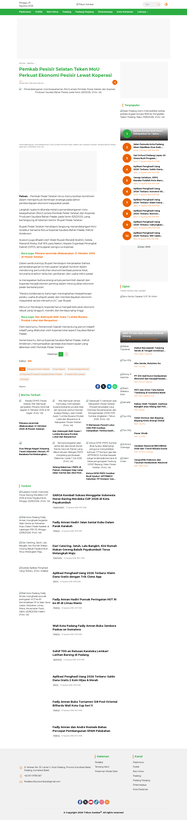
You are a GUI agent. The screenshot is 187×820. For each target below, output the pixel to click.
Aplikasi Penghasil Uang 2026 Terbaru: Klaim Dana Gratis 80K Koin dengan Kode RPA (147, 201)
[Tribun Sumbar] (85, 4)
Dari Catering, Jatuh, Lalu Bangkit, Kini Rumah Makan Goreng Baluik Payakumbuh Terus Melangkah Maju (85, 549)
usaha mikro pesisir (76, 374)
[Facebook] (97, 386)
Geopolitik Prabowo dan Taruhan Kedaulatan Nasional (150, 461)
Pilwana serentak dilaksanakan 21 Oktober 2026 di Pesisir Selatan (33, 426)
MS (20, 81)
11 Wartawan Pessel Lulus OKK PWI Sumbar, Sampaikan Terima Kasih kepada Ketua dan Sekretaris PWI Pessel (100, 428)
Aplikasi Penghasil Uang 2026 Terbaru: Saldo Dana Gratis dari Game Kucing (147, 168)
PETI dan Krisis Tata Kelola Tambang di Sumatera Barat (150, 391)
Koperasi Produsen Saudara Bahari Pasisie (42, 374)
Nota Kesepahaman (79, 369)
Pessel (25, 379)
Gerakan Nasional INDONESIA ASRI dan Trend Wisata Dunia (150, 447)
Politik (136, 766)
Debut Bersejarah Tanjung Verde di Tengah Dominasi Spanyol (149, 349)
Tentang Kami (102, 766)
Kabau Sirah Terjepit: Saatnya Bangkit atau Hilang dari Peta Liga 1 (150, 405)
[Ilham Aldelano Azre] (126, 393)
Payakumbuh (58, 507)
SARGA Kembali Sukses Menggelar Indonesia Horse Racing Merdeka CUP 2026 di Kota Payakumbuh (84, 499)
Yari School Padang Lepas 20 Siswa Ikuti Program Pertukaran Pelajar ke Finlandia (149, 157)
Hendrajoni (60, 369)
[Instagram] (101, 802)
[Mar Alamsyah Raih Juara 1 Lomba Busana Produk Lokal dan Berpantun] (68, 413)
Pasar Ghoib (141, 433)
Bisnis (55, 582)
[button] (158, 4)
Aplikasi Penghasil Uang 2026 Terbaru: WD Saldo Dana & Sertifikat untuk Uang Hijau (147, 234)
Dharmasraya (139, 785)
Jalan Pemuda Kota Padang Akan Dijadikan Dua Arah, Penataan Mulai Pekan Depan (148, 146)
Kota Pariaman (140, 789)
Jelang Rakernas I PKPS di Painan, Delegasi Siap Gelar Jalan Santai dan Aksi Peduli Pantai (68, 470)
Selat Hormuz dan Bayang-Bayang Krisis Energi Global (149, 419)
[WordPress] (96, 802)
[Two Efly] (126, 365)
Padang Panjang (141, 780)
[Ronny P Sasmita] (126, 379)
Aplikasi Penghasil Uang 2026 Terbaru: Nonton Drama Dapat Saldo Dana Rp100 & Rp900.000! (147, 212)
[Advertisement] (93, 38)
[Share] (114, 82)
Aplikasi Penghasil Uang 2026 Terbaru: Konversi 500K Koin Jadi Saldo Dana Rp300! (149, 190)
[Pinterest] (91, 802)
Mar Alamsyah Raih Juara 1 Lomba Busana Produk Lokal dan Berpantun (67, 434)
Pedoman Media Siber (106, 771)
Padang (56, 531)
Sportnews (57, 660)
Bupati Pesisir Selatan (39, 369)
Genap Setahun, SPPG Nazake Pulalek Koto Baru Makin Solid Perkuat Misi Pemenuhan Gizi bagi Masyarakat (147, 179)
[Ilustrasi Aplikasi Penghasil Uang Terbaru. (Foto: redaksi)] (34, 577)
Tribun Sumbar (92, 812)
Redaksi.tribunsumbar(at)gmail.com (42, 781)
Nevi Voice (138, 771)
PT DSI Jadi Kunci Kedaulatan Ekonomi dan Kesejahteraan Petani (150, 377)
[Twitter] (103, 386)
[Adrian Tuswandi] (126, 351)
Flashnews (57, 558)
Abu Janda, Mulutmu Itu (147, 363)
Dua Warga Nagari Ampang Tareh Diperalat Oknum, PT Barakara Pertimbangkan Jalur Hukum (34, 451)
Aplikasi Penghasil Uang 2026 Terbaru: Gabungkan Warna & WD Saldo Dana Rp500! (147, 223)
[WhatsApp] (114, 386)
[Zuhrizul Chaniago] (126, 449)
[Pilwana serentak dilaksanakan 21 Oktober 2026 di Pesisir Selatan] (34, 409)
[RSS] (107, 802)
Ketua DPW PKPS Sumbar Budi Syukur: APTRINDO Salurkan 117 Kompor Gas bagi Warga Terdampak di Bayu (100, 476)
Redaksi (99, 762)
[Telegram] (109, 386)
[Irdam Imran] (126, 463)
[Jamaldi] (126, 407)
